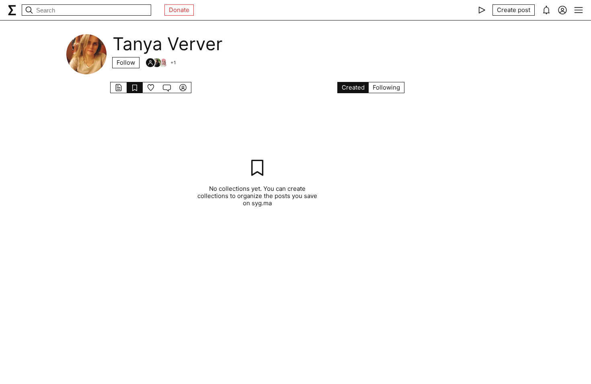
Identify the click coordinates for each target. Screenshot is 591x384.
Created (353, 87)
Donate (179, 10)
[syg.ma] (12, 10)
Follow (126, 62)
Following (386, 87)
